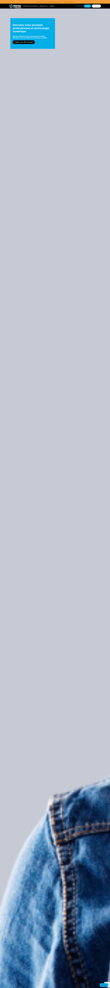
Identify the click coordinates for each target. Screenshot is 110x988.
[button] (33, 42)
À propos (51, 6)
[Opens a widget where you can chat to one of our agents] (104, 985)
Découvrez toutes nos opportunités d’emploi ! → (55, 2)
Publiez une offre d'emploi (23, 42)
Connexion (96, 6)
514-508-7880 (79, 6)
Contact (87, 6)
